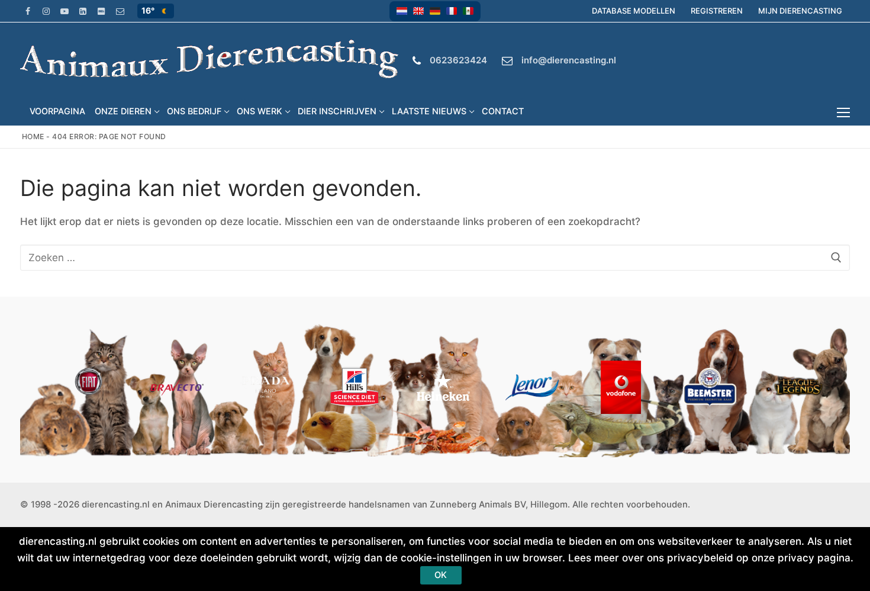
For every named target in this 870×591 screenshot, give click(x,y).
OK (440, 575)
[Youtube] (64, 11)
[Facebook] (27, 11)
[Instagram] (45, 11)
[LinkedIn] (83, 11)
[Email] (119, 11)
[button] (402, 11)
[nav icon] (846, 112)
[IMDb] (101, 11)
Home (33, 136)
